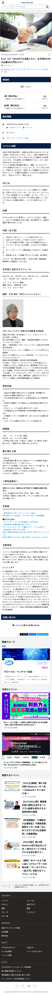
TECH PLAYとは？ (8, 947)
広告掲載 (4, 932)
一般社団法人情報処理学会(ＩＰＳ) (16, 524)
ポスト (25, 634)
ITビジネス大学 (28, 515)
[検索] (47, 6)
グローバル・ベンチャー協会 (17, 138)
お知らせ (30, 947)
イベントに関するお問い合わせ (27, 625)
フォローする (42, 663)
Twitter (45, 537)
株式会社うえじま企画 (11, 515)
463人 (45, 667)
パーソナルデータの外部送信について (15, 978)
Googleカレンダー (15, 127)
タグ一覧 (4, 916)
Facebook (36, 537)
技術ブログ (31, 904)
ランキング (31, 912)
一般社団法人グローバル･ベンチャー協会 (19, 513)
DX (44, 69)
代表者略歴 (40, 515)
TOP (3, 886)
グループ (4, 912)
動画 (3, 908)
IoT (47, 69)
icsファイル (29, 127)
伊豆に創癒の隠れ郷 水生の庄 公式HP (17, 532)
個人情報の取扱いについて (11, 971)
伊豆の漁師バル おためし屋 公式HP (16, 537)
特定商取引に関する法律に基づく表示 (15, 975)
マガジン (4, 904)
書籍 (28, 908)
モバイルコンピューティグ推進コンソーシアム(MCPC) (24, 527)
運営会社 (4, 935)
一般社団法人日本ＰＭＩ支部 (14, 529)
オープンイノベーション (33, 69)
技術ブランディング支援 (10, 928)
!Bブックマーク (43, 634)
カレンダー (31, 900)
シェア (33, 634)
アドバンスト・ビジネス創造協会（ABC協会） (21, 522)
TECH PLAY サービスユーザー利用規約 (16, 967)
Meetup (7, 69)
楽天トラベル (39, 532)
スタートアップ (17, 69)
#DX (5, 72)
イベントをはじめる (34, 951)
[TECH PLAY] (27, 2)
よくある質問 (6, 951)
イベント (9, 886)
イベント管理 (6, 955)
